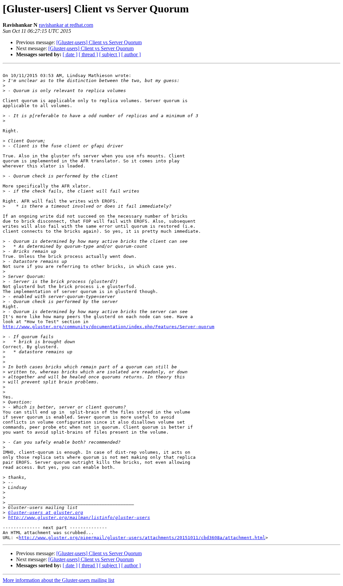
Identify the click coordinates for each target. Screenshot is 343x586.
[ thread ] (88, 54)
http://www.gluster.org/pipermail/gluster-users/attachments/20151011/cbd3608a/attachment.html (142, 537)
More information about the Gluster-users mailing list (58, 580)
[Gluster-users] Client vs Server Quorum (99, 42)
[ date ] (70, 54)
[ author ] (131, 54)
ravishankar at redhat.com (66, 25)
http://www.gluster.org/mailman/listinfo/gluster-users (79, 517)
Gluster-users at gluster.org (45, 512)
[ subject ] (109, 54)
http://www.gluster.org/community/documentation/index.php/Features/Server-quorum (108, 326)
